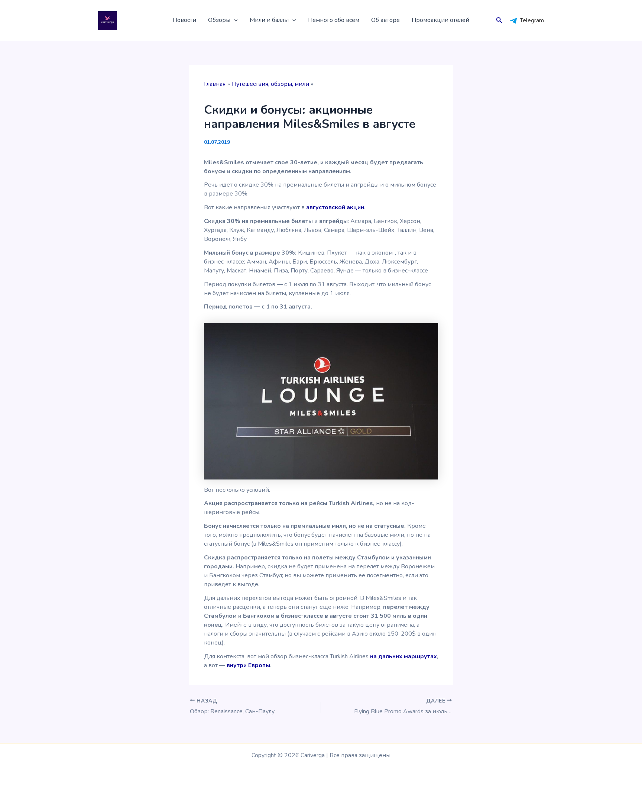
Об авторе (385, 20)
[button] (234, 20)
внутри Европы (248, 665)
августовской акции (335, 207)
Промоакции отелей (440, 20)
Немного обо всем (333, 20)
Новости (184, 20)
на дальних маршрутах (403, 656)
